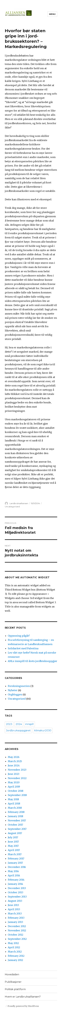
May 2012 (13, 943)
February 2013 (16, 917)
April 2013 (14, 909)
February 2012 (16, 955)
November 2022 (17, 778)
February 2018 (16, 811)
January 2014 (15, 883)
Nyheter (12, 690)
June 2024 (14, 765)
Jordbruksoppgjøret (18, 730)
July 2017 (13, 837)
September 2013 (17, 896)
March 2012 (15, 951)
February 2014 (16, 879)
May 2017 (13, 845)
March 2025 (15, 761)
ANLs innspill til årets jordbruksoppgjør (32, 661)
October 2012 (15, 934)
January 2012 (15, 960)
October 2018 (15, 790)
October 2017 (15, 824)
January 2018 (15, 816)
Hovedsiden (12, 974)
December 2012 (17, 926)
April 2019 (14, 786)
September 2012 (17, 938)
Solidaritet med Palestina (23, 648)
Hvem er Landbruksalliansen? (23, 996)
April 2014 (14, 875)
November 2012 (17, 930)
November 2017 (17, 820)
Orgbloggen (15, 694)
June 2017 (13, 841)
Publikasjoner (13, 981)
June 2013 (13, 905)
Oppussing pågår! (18, 635)
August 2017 (15, 833)
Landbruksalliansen (18, 503)
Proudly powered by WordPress (23, 1006)
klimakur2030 (42, 730)
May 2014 (13, 871)
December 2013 (17, 888)
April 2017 (14, 850)
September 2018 (17, 795)
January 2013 (15, 921)
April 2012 (14, 947)
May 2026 (13, 757)
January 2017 (15, 862)
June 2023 (13, 773)
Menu (52, 14)
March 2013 (15, 913)
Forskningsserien (19, 686)
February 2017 (16, 858)
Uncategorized (12, 506)
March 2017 (15, 854)
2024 (19, 724)
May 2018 (13, 799)
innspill (29, 724)
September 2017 (17, 828)
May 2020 (14, 782)
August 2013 (15, 900)
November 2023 (17, 769)
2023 (9, 724)
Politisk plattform (15, 989)
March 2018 (15, 807)
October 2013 (15, 892)
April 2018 (14, 803)
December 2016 (17, 866)
